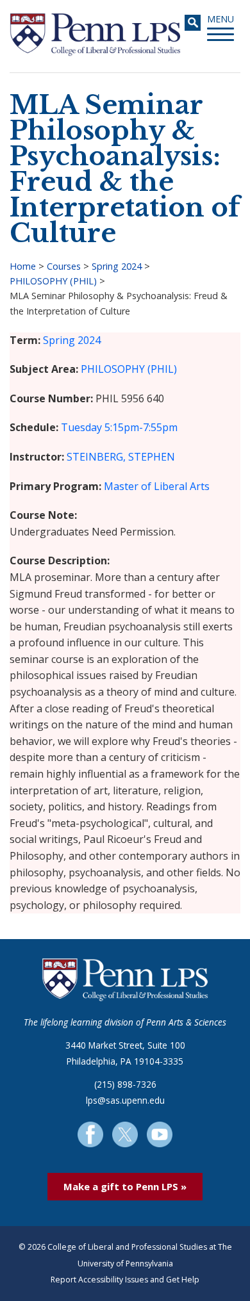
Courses (64, 266)
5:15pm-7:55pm (141, 427)
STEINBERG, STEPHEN (121, 457)
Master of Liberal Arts (157, 486)
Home (23, 266)
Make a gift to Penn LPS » (125, 1186)
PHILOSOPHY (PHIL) (53, 281)
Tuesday (81, 427)
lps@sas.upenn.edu (125, 1100)
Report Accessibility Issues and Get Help (125, 1279)
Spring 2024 (117, 266)
